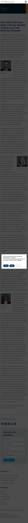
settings (19, 260)
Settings (18, 265)
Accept (6, 265)
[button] (26, 2)
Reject (12, 265)
